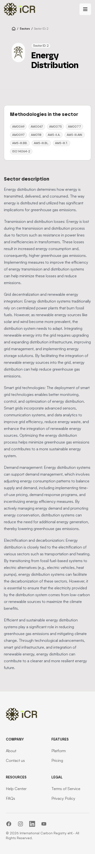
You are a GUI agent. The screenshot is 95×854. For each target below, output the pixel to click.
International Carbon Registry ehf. (46, 833)
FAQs (10, 798)
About (11, 750)
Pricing (57, 760)
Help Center (16, 788)
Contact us (15, 760)
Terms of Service (65, 788)
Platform (58, 750)
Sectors (25, 28)
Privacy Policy (63, 798)
